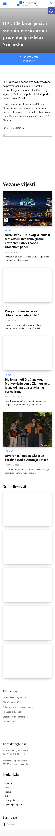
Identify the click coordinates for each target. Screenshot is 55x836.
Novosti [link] (9, 375)
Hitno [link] (8, 307)
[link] (51, 10)
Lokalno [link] (9, 451)
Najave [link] (8, 230)
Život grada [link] (29, 61)
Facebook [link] (11, 824)
